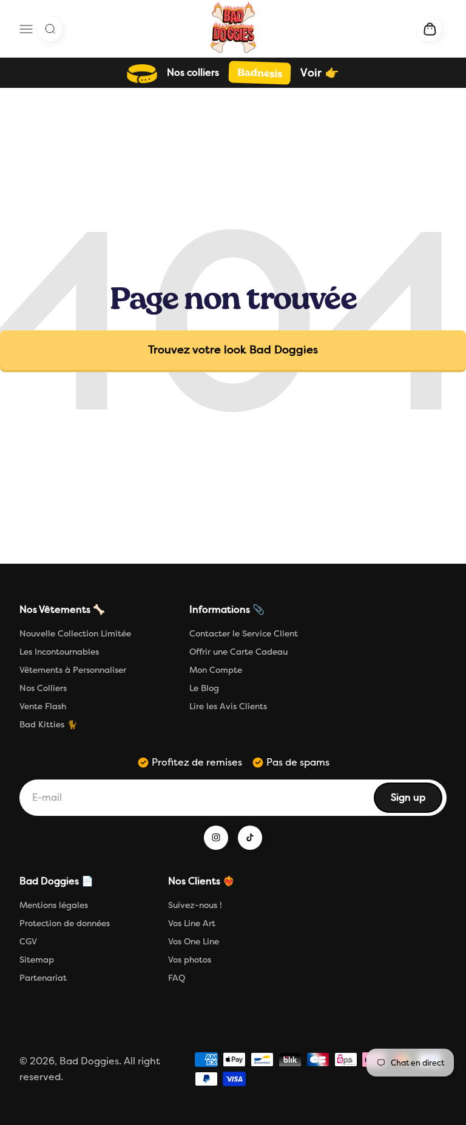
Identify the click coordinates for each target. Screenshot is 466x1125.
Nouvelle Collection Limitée (75, 634)
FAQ (176, 978)
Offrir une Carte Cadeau (238, 652)
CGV (28, 941)
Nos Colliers (43, 688)
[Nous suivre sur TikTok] (250, 838)
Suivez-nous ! (195, 905)
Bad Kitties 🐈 (48, 724)
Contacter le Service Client (243, 634)
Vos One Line (193, 941)
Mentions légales (53, 905)
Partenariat (43, 978)
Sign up (416, 801)
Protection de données (64, 923)
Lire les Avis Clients (228, 706)
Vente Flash (42, 706)
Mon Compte (215, 670)
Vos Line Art (191, 923)
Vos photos (189, 960)
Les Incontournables (59, 652)
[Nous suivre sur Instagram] (216, 838)
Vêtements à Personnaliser (72, 670)
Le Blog (204, 688)
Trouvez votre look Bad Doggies (233, 349)
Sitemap (36, 960)
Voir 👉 (319, 72)
